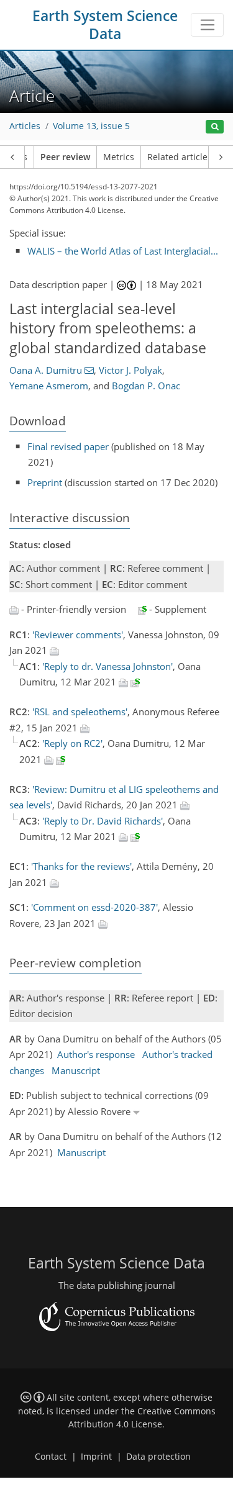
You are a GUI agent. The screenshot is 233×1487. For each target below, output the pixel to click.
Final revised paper (68, 446)
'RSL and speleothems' (79, 711)
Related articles (179, 157)
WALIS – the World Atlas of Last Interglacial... (122, 251)
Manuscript (76, 1070)
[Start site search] (215, 127)
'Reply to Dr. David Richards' (102, 821)
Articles (24, 126)
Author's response (96, 1054)
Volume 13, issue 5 (91, 126)
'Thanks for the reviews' (81, 866)
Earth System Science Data (105, 24)
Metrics (118, 157)
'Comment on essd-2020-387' (94, 907)
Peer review (65, 157)
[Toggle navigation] (207, 25)
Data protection (158, 1456)
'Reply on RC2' (72, 743)
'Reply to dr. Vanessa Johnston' (107, 666)
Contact (50, 1456)
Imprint (96, 1456)
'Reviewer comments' (77, 634)
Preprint (44, 482)
